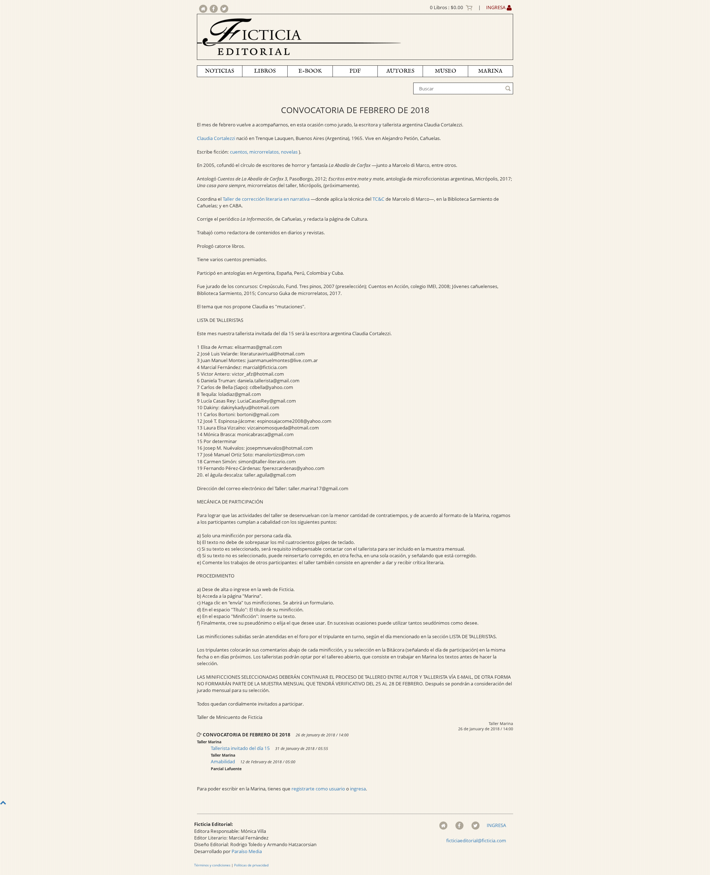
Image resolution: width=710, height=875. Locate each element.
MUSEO (445, 71)
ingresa (358, 788)
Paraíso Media (247, 851)
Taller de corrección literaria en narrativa (266, 199)
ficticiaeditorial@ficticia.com (476, 840)
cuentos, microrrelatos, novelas (264, 152)
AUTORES (400, 71)
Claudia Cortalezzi (216, 138)
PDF (355, 71)
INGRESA (496, 7)
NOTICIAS (219, 71)
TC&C (378, 199)
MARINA (490, 71)
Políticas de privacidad (251, 865)
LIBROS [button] (265, 71)
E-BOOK (310, 71)
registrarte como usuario (318, 788)
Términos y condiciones (212, 865)
